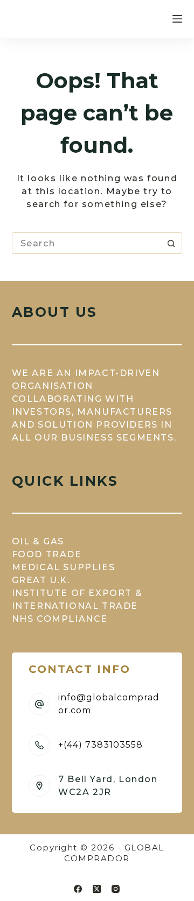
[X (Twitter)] (97, 889)
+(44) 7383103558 (100, 745)
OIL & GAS (38, 541)
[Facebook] (78, 889)
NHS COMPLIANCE (60, 619)
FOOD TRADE (47, 554)
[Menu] (177, 19)
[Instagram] (116, 889)
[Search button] (171, 243)
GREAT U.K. (41, 580)
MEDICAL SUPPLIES (63, 567)
